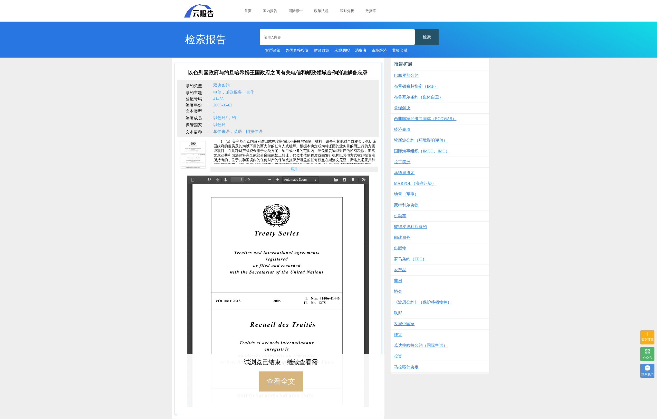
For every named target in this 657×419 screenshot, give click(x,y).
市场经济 (379, 50)
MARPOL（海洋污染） (415, 183)
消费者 (360, 50)
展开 (294, 169)
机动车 (400, 216)
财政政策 (321, 50)
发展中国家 (404, 324)
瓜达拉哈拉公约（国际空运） (420, 345)
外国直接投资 (297, 50)
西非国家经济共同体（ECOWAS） (425, 118)
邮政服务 (402, 237)
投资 (398, 356)
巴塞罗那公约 (406, 75)
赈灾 (398, 334)
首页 (248, 11)
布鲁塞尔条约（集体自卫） (418, 97)
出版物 (400, 248)
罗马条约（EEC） (410, 259)
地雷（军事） (406, 194)
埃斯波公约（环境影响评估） (420, 140)
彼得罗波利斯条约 (410, 226)
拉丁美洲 (402, 162)
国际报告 (295, 11)
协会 (398, 291)
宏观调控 (342, 50)
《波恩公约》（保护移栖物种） (422, 302)
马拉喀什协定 (406, 367)
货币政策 (273, 50)
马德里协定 (404, 172)
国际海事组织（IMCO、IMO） (422, 151)
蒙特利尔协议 (406, 205)
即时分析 (347, 11)
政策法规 (321, 11)
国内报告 (270, 11)
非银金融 (400, 50)
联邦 (398, 313)
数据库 (370, 11)
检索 (427, 37)
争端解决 (402, 108)
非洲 (398, 280)
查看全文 (280, 381)
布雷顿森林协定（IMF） (416, 86)
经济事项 (402, 129)
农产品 (400, 270)
